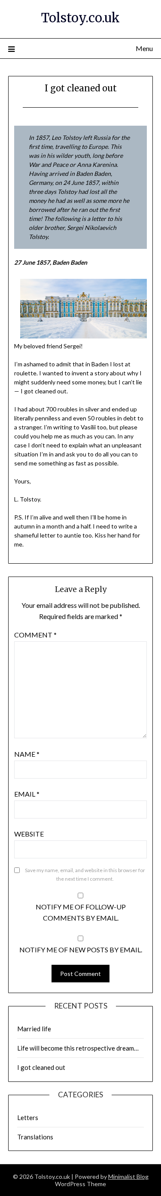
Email (26, 794)
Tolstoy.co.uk (80, 18)
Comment (35, 635)
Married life (34, 1029)
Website (29, 834)
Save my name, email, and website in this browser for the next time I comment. (85, 874)
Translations (35, 1137)
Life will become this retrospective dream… (78, 1048)
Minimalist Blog (128, 1176)
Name (26, 754)
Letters (27, 1117)
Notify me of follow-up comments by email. (81, 912)
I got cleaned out (41, 1067)
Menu (144, 48)
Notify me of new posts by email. (80, 949)
